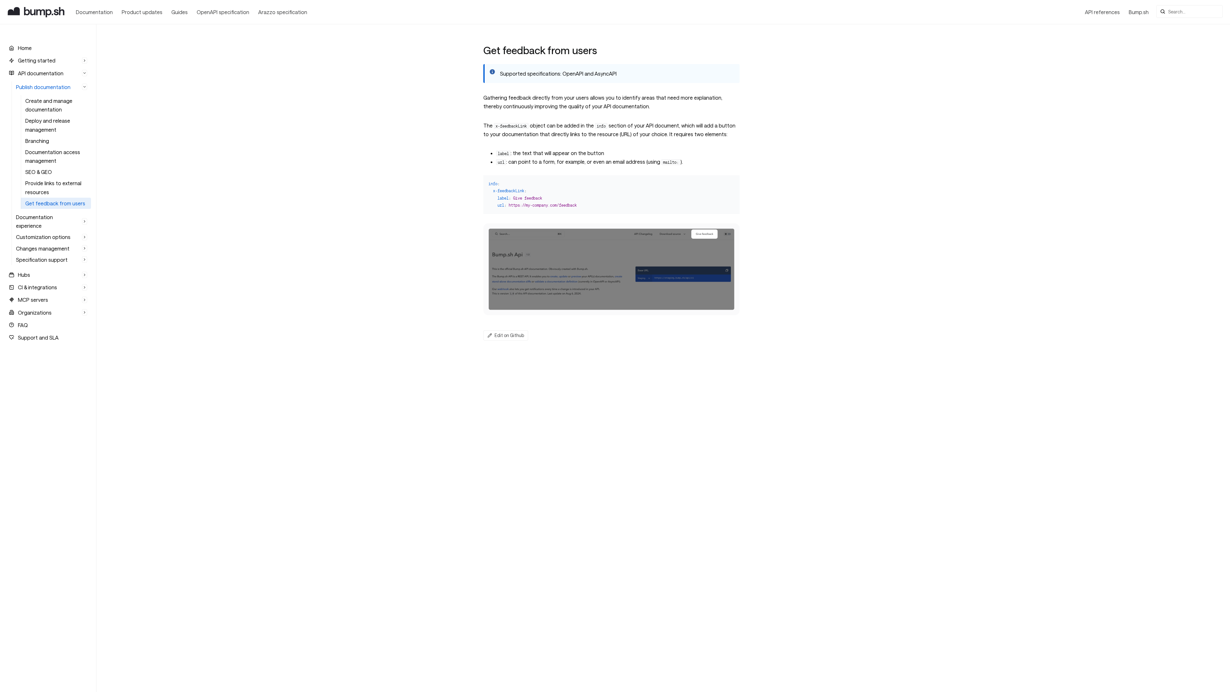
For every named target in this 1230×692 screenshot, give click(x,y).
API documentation (40, 73)
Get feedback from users (55, 203)
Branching (37, 141)
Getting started (36, 60)
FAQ (23, 325)
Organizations (35, 312)
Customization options (43, 237)
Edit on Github (509, 335)
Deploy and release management (47, 125)
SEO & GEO (38, 172)
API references (1102, 12)
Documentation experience (34, 221)
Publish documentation (43, 87)
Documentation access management (52, 156)
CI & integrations (37, 287)
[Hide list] (84, 60)
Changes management (43, 248)
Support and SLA (38, 337)
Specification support (42, 260)
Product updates (142, 12)
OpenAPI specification (223, 12)
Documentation (94, 12)
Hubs (24, 275)
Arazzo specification (282, 12)
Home (25, 48)
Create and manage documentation (48, 105)
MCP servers (33, 300)
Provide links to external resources (53, 187)
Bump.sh (1139, 12)
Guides (179, 12)
